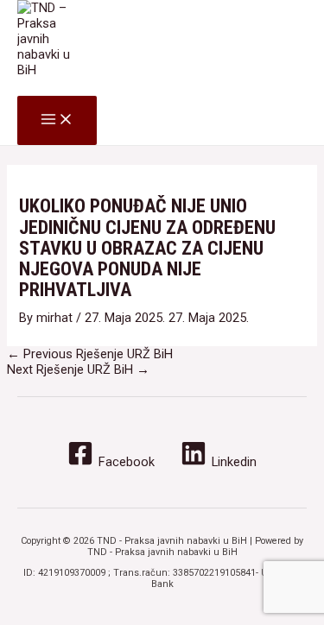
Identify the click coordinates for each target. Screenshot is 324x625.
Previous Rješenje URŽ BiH (90, 354)
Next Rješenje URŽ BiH (78, 369)
